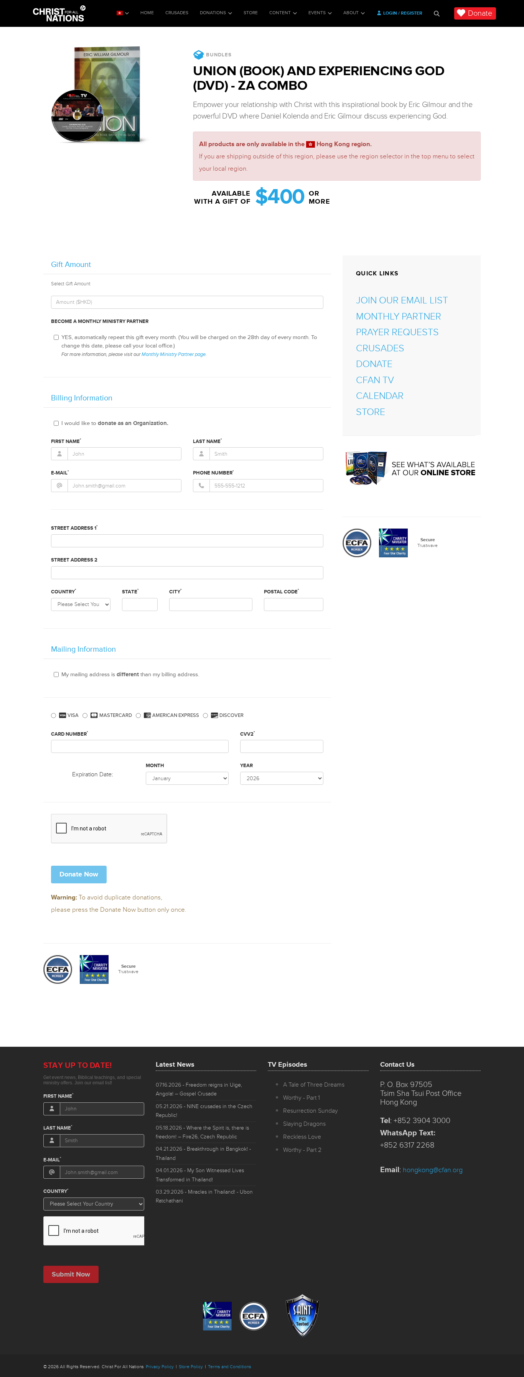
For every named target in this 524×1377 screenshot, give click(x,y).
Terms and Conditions (229, 1367)
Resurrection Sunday (310, 1111)
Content (280, 13)
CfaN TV (375, 380)
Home (147, 13)
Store (251, 13)
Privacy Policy (160, 1367)
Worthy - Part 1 (301, 1098)
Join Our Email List (402, 300)
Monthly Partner (398, 317)
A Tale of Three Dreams (313, 1085)
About (351, 13)
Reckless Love (302, 1137)
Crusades (176, 13)
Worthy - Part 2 (302, 1150)
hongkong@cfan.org (433, 1170)
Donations (213, 13)
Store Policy (191, 1367)
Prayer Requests (397, 332)
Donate (480, 13)
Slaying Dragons (304, 1124)
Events (317, 13)
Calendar (380, 396)
